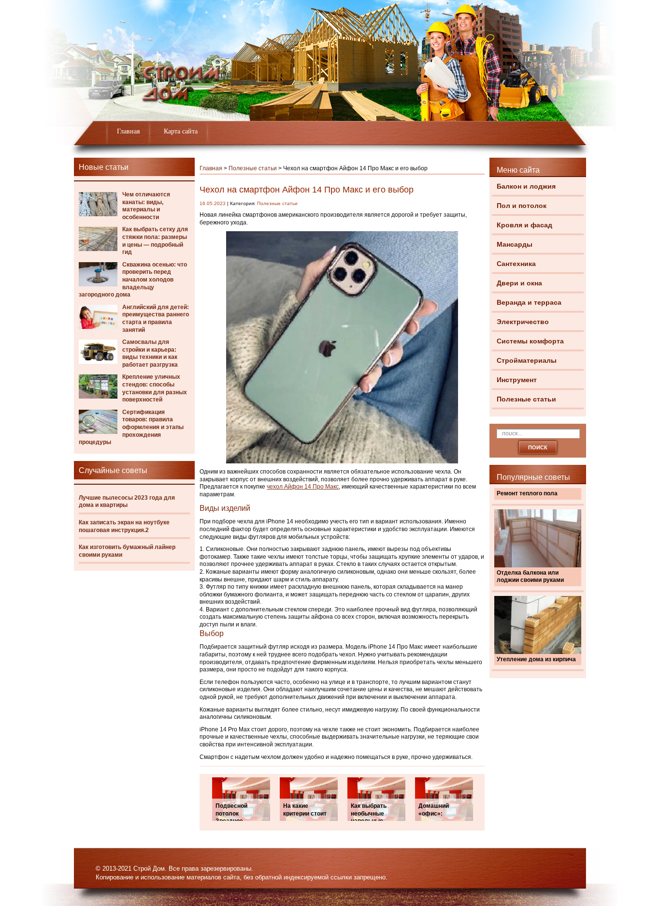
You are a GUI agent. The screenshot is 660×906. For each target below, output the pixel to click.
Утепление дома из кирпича (536, 659)
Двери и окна (519, 283)
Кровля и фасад (524, 225)
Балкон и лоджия (526, 186)
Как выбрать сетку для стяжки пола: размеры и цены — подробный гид (155, 240)
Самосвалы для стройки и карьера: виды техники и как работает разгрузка (150, 353)
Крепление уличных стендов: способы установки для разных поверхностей (154, 388)
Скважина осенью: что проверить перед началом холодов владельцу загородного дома (133, 279)
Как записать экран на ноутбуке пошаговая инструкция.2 (124, 526)
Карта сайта (181, 131)
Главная (128, 131)
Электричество (523, 322)
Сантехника (516, 263)
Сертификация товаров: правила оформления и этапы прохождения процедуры (131, 427)
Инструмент (517, 380)
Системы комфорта (530, 341)
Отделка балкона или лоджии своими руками (530, 576)
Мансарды (514, 244)
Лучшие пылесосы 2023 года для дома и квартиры (127, 501)
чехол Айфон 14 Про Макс (303, 486)
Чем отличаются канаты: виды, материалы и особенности (146, 206)
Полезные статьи (526, 399)
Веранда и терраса (529, 302)
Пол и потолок (521, 205)
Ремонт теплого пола (527, 493)
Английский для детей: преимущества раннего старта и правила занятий (155, 318)
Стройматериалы (527, 360)
